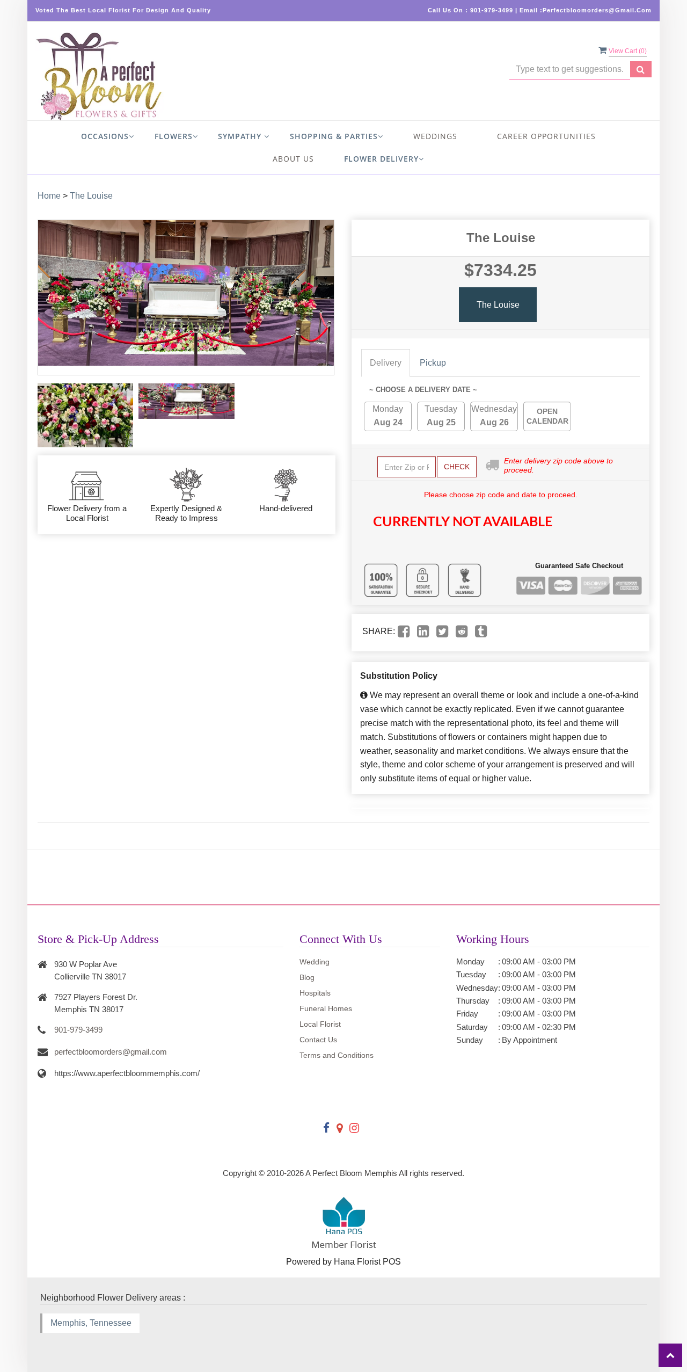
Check (457, 466)
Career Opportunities (546, 136)
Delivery (385, 362)
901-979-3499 (78, 1029)
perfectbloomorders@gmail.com (110, 1051)
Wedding (314, 961)
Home (49, 195)
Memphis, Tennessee (90, 1322)
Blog (307, 977)
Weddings (435, 136)
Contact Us (318, 1039)
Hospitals (315, 993)
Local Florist (320, 1024)
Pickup (433, 362)
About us (293, 159)
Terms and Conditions (336, 1055)
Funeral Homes (325, 1008)
